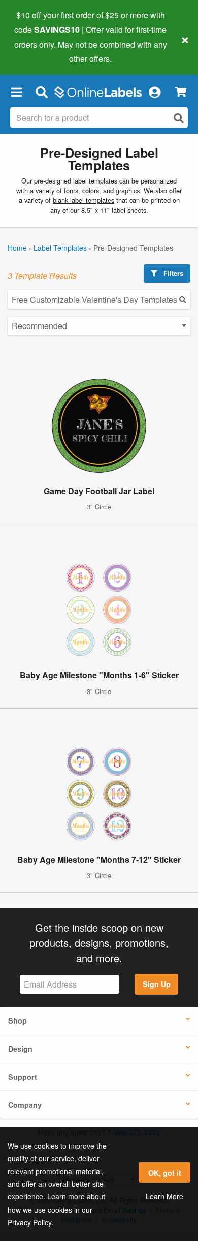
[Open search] (179, 117)
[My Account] (154, 92)
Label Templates (60, 248)
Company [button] (25, 1105)
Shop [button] (17, 1020)
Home (17, 248)
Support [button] (22, 1077)
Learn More (164, 1196)
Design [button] (20, 1049)
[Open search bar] (41, 92)
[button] (16, 92)
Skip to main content (37, 51)
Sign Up (157, 984)
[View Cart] (180, 92)
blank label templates (83, 200)
